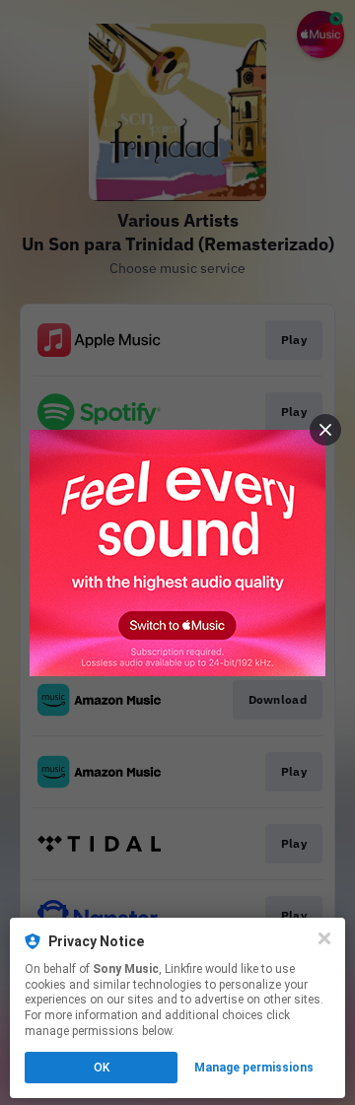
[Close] (324, 938)
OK (101, 1067)
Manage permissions (254, 1067)
